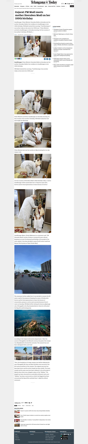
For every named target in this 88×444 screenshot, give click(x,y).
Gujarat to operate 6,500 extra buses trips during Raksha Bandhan (35, 410)
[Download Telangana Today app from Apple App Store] (45, 59)
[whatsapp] (15, 58)
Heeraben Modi (28, 405)
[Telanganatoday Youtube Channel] (26, 403)
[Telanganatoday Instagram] (27, 403)
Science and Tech (51, 6)
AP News (27, 6)
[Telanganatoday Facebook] (22, 403)
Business (58, 6)
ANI (16, 34)
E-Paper (72, 6)
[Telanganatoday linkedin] (29, 403)
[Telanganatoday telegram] (31, 403)
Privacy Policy (17, 439)
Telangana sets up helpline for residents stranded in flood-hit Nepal (63, 39)
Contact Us (17, 437)
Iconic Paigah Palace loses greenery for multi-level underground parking (63, 54)
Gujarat (23, 405)
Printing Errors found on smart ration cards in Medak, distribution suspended (63, 43)
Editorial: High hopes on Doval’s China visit (63, 34)
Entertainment (40, 6)
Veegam (58, 441)
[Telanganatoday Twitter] (24, 403)
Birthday (19, 405)
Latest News (56, 26)
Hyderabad (16, 6)
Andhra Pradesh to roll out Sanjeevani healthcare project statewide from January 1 (63, 49)
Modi (32, 405)
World (35, 6)
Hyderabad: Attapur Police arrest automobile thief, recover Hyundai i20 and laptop (63, 60)
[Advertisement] (32, 391)
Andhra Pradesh (51, 437)
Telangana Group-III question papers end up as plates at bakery (63, 30)
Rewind (63, 6)
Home (15, 8)
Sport (46, 6)
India (31, 6)
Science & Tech (48, 439)
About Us (16, 436)
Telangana (22, 6)
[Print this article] (50, 59)
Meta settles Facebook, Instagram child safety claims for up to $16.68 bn (63, 65)
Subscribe (32, 434)
